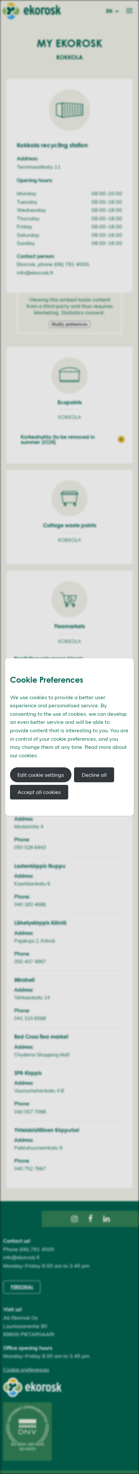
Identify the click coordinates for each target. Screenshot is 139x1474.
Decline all (94, 775)
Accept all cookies (39, 792)
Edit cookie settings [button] (40, 775)
